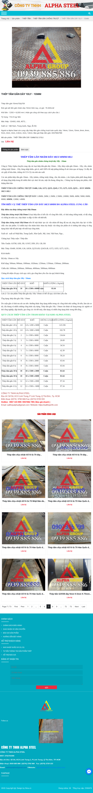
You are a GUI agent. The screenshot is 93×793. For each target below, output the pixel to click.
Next (77, 606)
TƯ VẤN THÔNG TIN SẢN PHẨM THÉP (17, 651)
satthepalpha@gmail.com (16, 767)
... (36, 606)
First (16, 606)
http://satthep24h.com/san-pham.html (50, 767)
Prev (22, 606)
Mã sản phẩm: (6, 137)
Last (83, 606)
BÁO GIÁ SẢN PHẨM (11, 633)
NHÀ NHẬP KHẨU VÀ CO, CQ (13, 647)
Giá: (2, 142)
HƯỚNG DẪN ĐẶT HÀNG (12, 636)
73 (71, 606)
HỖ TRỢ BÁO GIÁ (9, 655)
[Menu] (4, 13)
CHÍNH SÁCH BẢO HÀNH (12, 625)
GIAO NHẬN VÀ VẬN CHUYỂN (14, 629)
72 (66, 606)
